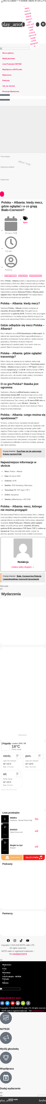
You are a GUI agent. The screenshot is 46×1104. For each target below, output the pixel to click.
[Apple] (18, 1003)
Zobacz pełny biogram (21, 567)
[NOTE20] (6, 1018)
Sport (25, 222)
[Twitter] (7, 1003)
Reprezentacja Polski (35, 275)
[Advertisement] (23, 129)
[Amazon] (28, 1003)
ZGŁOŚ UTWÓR (32, 857)
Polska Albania (23, 275)
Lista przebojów (10, 812)
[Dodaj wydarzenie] (6, 1077)
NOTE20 (6, 908)
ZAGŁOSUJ (15, 857)
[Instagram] (15, 941)
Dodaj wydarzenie (10, 1088)
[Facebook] (8, 941)
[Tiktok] (21, 941)
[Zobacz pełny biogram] (33, 567)
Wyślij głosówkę (9, 1048)
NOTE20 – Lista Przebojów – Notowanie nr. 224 (23, 172)
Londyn (4, 678)
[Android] (23, 1003)
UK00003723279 (20, 954)
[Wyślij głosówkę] (6, 1038)
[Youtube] (28, 941)
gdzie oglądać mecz (10, 275)
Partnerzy (7, 913)
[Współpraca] (6, 1058)
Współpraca (7, 1068)
